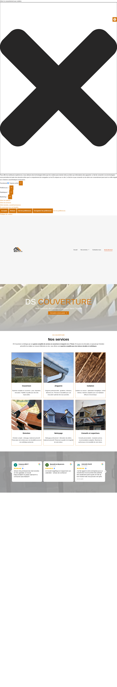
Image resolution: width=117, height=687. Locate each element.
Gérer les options (5, 200)
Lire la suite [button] (80, 479)
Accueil (75, 249)
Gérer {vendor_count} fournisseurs (10, 205)
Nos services (84, 249)
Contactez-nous (96, 249)
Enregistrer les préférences (43, 210)
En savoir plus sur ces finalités (9, 207)
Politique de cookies (6, 214)
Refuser (12, 210)
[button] (115, 19)
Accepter (4, 210)
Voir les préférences (24, 210)
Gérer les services (5, 202)
